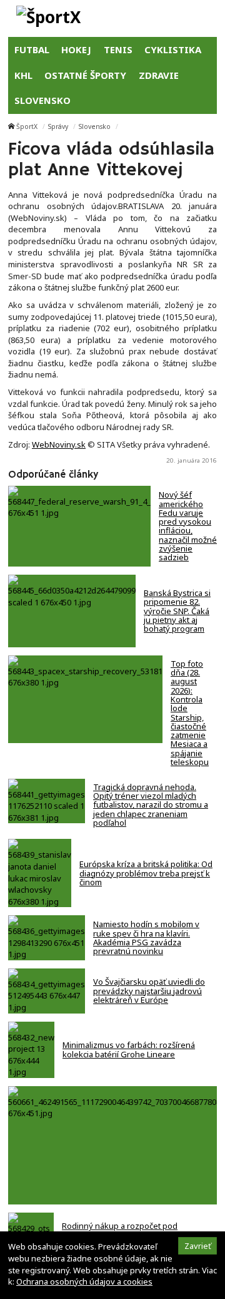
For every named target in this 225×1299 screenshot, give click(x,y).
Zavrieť (197, 1245)
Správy (58, 126)
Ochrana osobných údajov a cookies (84, 1281)
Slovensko (95, 126)
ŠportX (27, 126)
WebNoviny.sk (59, 444)
